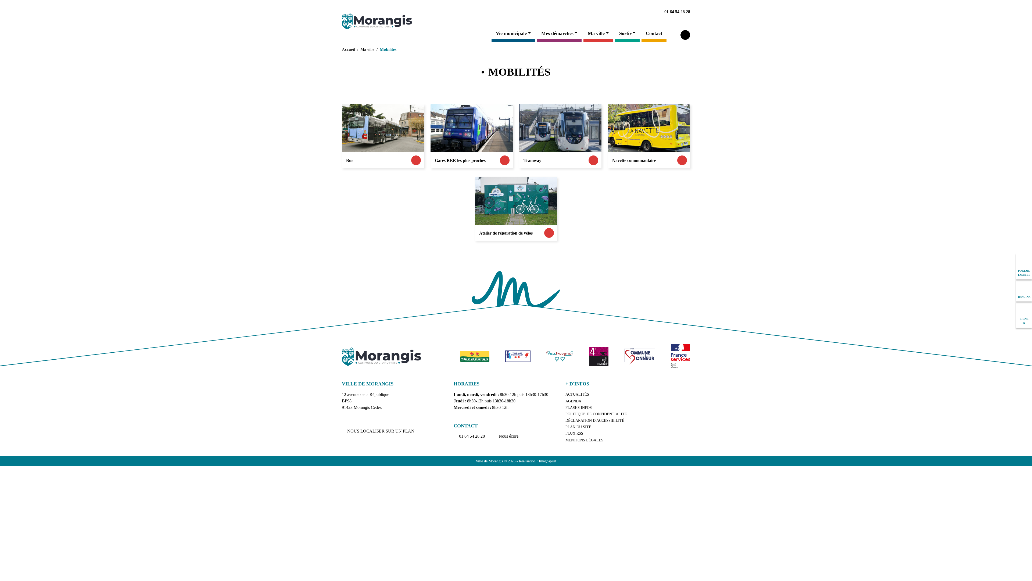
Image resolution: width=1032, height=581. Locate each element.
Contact (654, 33)
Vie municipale (511, 33)
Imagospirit (547, 461)
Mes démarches (557, 33)
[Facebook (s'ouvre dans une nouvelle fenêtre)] (586, 11)
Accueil (348, 49)
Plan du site (578, 427)
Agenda (573, 401)
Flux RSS (574, 433)
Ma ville (596, 33)
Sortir (625, 33)
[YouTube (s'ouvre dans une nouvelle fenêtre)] (611, 11)
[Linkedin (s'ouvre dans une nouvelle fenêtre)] (598, 11)
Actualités (577, 394)
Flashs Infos (578, 408)
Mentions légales (584, 440)
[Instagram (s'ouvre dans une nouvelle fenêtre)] (623, 11)
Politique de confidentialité (596, 414)
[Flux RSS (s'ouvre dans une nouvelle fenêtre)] (635, 11)
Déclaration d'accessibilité (594, 421)
